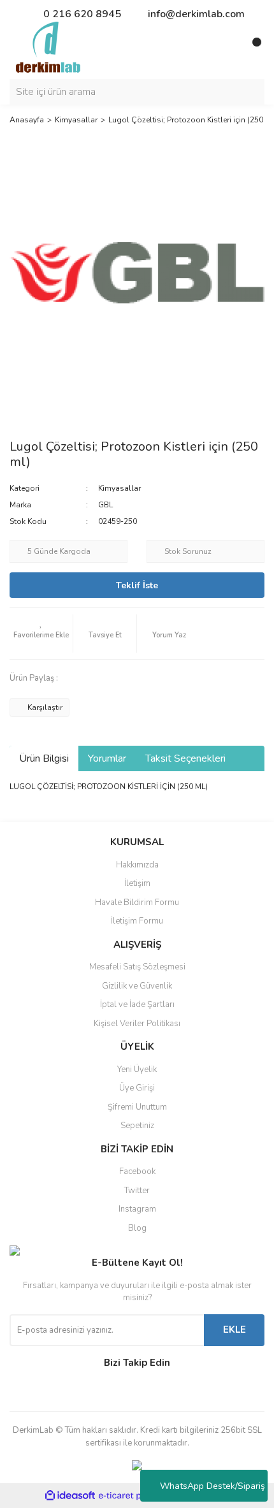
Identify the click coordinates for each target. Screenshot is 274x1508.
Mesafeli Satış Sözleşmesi (137, 967)
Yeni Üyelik (137, 1069)
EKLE (234, 1329)
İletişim (137, 883)
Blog (137, 1228)
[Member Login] (226, 47)
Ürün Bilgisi (44, 758)
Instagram (137, 1209)
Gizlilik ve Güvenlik (137, 986)
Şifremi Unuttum (137, 1107)
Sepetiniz (137, 1125)
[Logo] (48, 46)
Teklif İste (137, 585)
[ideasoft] (70, 1496)
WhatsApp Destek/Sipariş (212, 1486)
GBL (105, 505)
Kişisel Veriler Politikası (137, 1023)
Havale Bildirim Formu (137, 902)
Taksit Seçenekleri (185, 758)
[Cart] (251, 47)
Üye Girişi (137, 1088)
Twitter (137, 1190)
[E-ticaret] (135, 1496)
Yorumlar (107, 758)
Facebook (137, 1171)
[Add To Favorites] (41, 633)
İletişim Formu (137, 921)
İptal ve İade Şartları (137, 1004)
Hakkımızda (137, 865)
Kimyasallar (119, 488)
